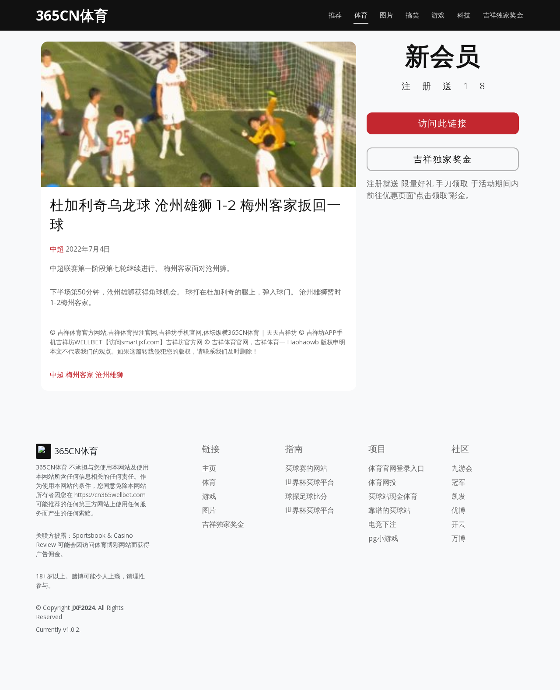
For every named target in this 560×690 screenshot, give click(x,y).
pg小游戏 (383, 538)
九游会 (462, 468)
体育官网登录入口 (396, 468)
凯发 (459, 496)
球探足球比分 (306, 496)
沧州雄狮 (109, 374)
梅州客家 (80, 374)
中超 (57, 249)
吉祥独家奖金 (503, 15)
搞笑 (412, 15)
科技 (464, 15)
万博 (459, 538)
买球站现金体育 (392, 496)
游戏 (438, 15)
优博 (459, 510)
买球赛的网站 (306, 468)
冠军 (459, 482)
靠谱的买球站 (389, 510)
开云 (459, 524)
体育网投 (382, 482)
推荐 (335, 15)
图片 (386, 15)
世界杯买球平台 (309, 482)
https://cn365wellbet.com (110, 494)
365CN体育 (72, 15)
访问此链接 (443, 123)
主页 (209, 468)
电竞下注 (382, 524)
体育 (361, 15)
